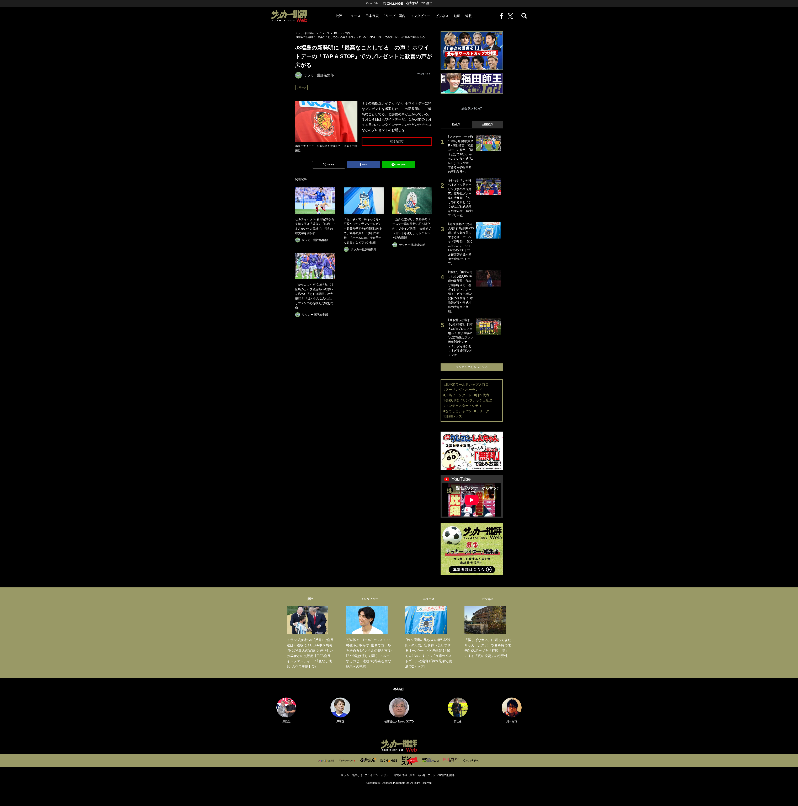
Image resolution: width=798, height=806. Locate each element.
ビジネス (442, 16)
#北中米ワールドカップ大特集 (466, 384)
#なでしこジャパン (457, 411)
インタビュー (420, 16)
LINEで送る (400, 165)
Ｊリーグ (301, 87)
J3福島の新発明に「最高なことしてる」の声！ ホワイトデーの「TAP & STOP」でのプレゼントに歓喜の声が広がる (360, 37)
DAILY (456, 124)
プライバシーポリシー (378, 775)
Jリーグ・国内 (394, 16)
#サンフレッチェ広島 (477, 400)
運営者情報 (400, 775)
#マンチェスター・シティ (462, 405)
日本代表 (372, 16)
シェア (365, 165)
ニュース (354, 16)
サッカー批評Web (305, 33)
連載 (468, 16)
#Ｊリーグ (481, 411)
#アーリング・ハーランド (462, 389)
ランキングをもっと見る (472, 367)
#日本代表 (481, 395)
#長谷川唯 (451, 400)
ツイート (330, 165)
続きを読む (397, 141)
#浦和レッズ (452, 416)
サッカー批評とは (351, 775)
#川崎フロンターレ (457, 395)
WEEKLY (487, 124)
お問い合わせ (417, 775)
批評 (339, 16)
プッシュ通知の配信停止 (442, 775)
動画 (457, 16)
